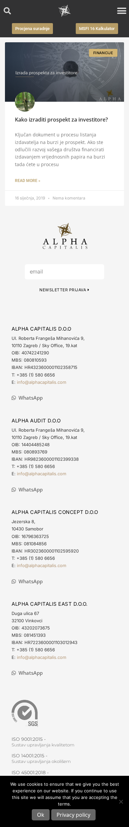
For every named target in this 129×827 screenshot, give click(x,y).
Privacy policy (73, 814)
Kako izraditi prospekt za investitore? (61, 119)
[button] (7, 11)
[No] (120, 801)
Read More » (27, 180)
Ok (40, 814)
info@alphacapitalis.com (41, 382)
